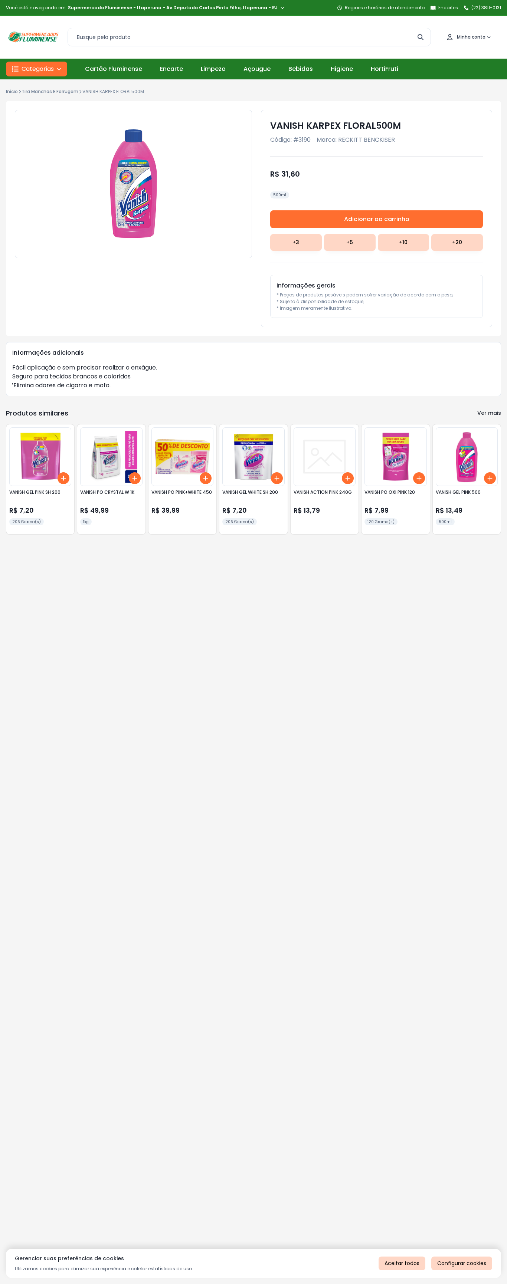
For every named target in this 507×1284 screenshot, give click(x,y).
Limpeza (213, 69)
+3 (295, 242)
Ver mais (489, 413)
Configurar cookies (461, 1263)
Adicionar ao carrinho (376, 219)
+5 (349, 242)
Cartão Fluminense (113, 69)
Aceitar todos (402, 1263)
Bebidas (300, 69)
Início (12, 91)
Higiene (342, 69)
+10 (403, 242)
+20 (457, 242)
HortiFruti (384, 69)
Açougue (257, 69)
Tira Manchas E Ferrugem (50, 91)
